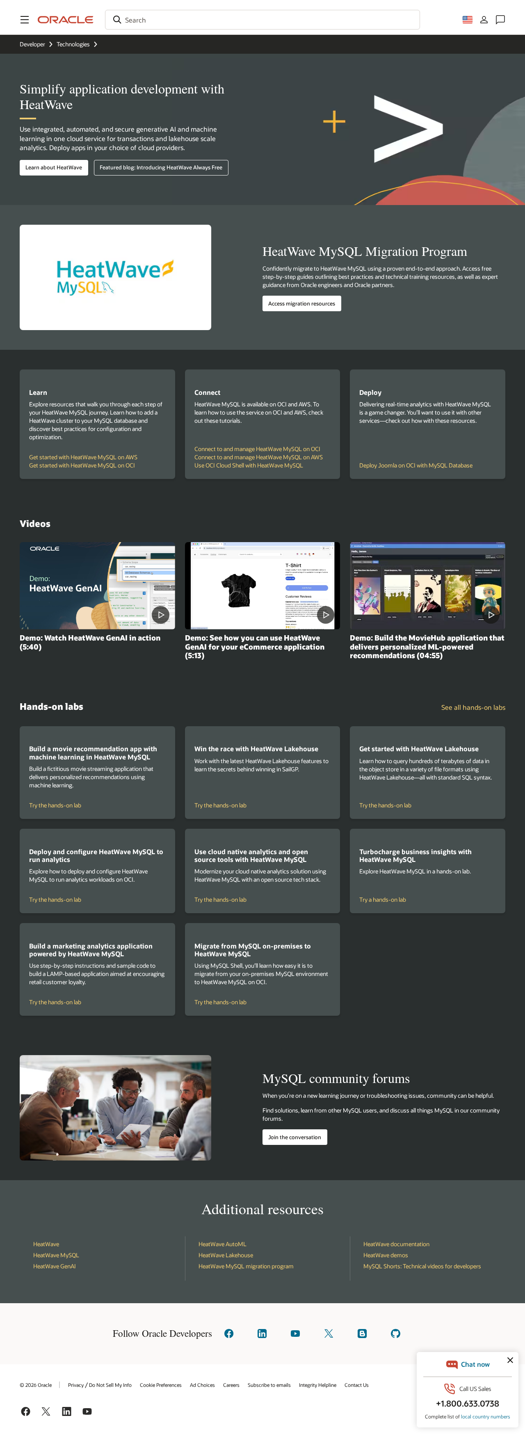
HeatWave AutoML (223, 1244)
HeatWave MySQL (56, 1255)
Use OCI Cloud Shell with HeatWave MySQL (248, 465)
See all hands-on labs (473, 707)
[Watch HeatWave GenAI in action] (97, 585)
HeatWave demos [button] (385, 1255)
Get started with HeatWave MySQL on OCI (82, 465)
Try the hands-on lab (68, 805)
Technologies (73, 44)
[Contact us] (500, 20)
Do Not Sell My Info (110, 1385)
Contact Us (357, 1385)
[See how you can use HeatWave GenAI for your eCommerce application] (262, 585)
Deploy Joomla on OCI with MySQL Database (415, 465)
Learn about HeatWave (53, 167)
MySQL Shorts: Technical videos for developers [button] (422, 1266)
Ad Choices (202, 1385)
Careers (231, 1385)
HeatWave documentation (396, 1244)
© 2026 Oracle (36, 1385)
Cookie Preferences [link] (161, 1385)
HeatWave (46, 1244)
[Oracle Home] (65, 19)
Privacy (76, 1385)
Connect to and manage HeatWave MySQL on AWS (258, 457)
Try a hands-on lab (398, 900)
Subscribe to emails (269, 1385)
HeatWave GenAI (54, 1266)
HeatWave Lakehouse (226, 1255)
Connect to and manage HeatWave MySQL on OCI (257, 449)
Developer (32, 44)
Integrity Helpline (317, 1385)
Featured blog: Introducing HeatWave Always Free (161, 167)
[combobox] (262, 20)
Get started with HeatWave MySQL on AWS (83, 457)
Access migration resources (301, 303)
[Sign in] (484, 20)
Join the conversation (294, 1137)
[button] (25, 20)
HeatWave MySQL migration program (246, 1266)
